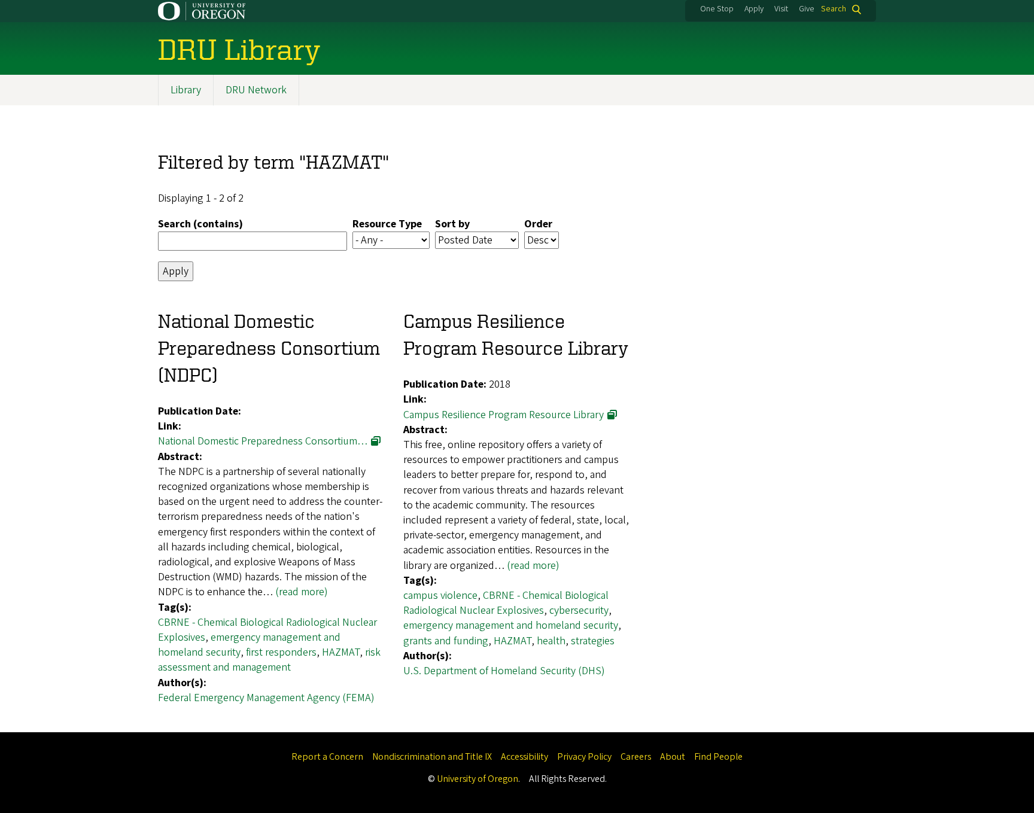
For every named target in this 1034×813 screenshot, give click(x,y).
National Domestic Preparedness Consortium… (262, 441)
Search (833, 9)
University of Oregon (477, 778)
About (672, 756)
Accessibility (524, 756)
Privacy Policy (584, 756)
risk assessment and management (269, 660)
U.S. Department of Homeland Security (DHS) (504, 670)
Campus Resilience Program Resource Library (503, 414)
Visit (781, 9)
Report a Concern (327, 756)
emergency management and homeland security (510, 625)
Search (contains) (200, 224)
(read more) (301, 591)
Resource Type (387, 224)
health (551, 641)
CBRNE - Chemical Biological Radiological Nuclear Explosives (506, 603)
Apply (754, 9)
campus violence (440, 595)
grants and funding (445, 641)
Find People (718, 756)
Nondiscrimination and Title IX (432, 756)
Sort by (452, 224)
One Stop (717, 9)
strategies (593, 641)
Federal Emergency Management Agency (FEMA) (266, 697)
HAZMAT (341, 652)
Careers (636, 756)
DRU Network (256, 90)
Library (186, 90)
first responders (281, 652)
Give (806, 9)
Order (538, 224)
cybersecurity (579, 610)
